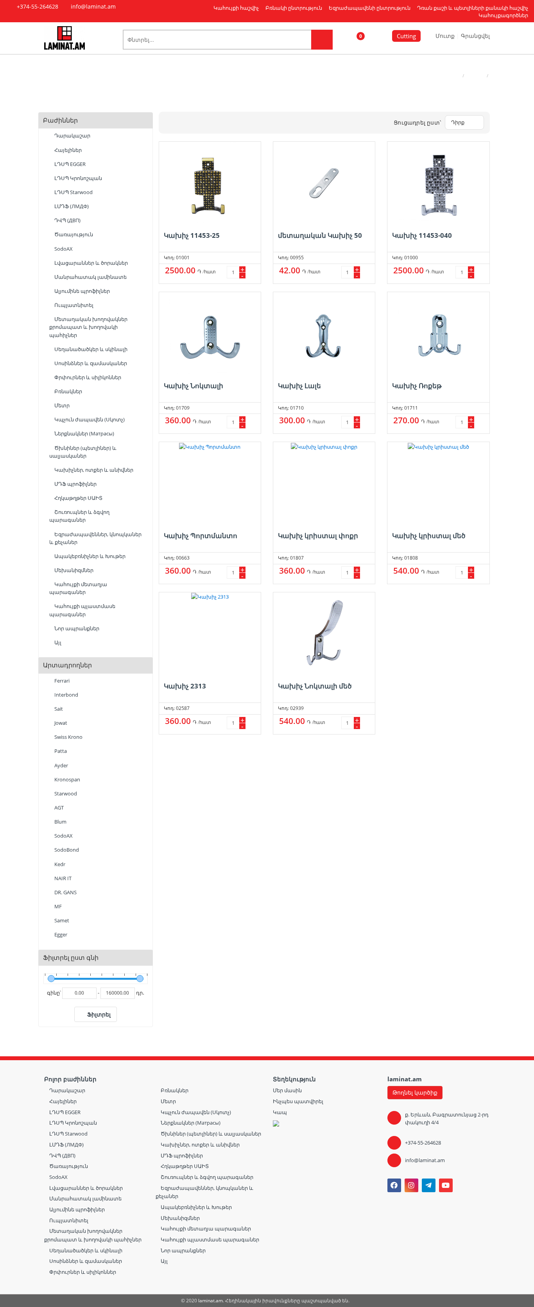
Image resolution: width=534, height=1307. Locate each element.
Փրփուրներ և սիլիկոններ (87, 377)
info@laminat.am (425, 1160)
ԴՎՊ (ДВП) (67, 220)
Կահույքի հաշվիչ (236, 7)
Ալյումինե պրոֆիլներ (81, 290)
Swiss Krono (67, 736)
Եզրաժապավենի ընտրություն (369, 7)
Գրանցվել (475, 35)
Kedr (59, 864)
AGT (58, 807)
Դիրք (457, 122)
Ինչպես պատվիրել (298, 1101)
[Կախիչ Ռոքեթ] (438, 333)
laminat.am (210, 1300)
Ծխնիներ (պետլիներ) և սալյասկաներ (82, 451)
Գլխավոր (448, 75)
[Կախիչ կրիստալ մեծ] (438, 483)
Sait (58, 708)
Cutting (406, 36)
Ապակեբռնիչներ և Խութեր (89, 556)
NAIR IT (62, 878)
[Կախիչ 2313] (210, 633)
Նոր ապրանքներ (76, 628)
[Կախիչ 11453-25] (210, 183)
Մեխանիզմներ (73, 570)
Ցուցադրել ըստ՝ (417, 122)
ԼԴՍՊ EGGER (69, 164)
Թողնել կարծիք (414, 1092)
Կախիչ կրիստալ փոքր (318, 535)
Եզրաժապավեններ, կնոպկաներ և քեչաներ (95, 538)
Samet (61, 920)
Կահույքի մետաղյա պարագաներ (78, 588)
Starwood (65, 793)
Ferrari (61, 680)
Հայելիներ (67, 149)
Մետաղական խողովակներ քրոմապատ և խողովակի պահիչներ (88, 327)
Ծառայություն (73, 234)
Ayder (60, 765)
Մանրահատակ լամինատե (90, 276)
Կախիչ (476, 75)
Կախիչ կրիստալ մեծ (429, 535)
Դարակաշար (71, 135)
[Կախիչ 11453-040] (438, 183)
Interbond (65, 694)
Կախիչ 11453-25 (192, 235)
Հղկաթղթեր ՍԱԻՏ (77, 497)
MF (57, 906)
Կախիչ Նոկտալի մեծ (315, 685)
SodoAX (63, 248)
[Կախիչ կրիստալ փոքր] (324, 483)
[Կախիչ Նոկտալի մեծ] (324, 633)
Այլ (57, 642)
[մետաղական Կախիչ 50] (324, 183)
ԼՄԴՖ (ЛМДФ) (71, 206)
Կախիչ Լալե (299, 385)
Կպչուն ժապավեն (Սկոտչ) (89, 419)
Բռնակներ (67, 391)
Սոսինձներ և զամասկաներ (90, 363)
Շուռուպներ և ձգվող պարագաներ (79, 515)
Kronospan (66, 779)
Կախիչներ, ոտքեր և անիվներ (93, 469)
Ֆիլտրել (99, 1014)
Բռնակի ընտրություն (293, 7)
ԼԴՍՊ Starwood (73, 192)
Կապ (280, 1112)
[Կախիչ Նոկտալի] (210, 333)
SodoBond (66, 849)
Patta (60, 750)
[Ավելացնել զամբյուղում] (251, 272)
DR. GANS (65, 892)
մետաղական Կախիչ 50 (320, 235)
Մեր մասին (287, 1090)
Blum (59, 821)
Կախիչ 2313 (185, 685)
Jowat (60, 722)
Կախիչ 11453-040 (422, 235)
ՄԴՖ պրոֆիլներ (75, 483)
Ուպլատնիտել (73, 304)
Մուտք (445, 35)
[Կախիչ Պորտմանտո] (210, 483)
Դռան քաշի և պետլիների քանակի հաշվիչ (472, 7)
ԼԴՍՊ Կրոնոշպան (77, 178)
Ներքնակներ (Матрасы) (83, 433)
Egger (60, 934)
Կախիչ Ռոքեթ (417, 385)
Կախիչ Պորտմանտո (200, 535)
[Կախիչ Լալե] (324, 333)
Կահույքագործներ (503, 15)
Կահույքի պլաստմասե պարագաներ (82, 610)
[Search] (322, 40)
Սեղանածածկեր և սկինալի (90, 349)
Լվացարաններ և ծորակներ (90, 262)
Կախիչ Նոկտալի (193, 385)
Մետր (61, 405)
